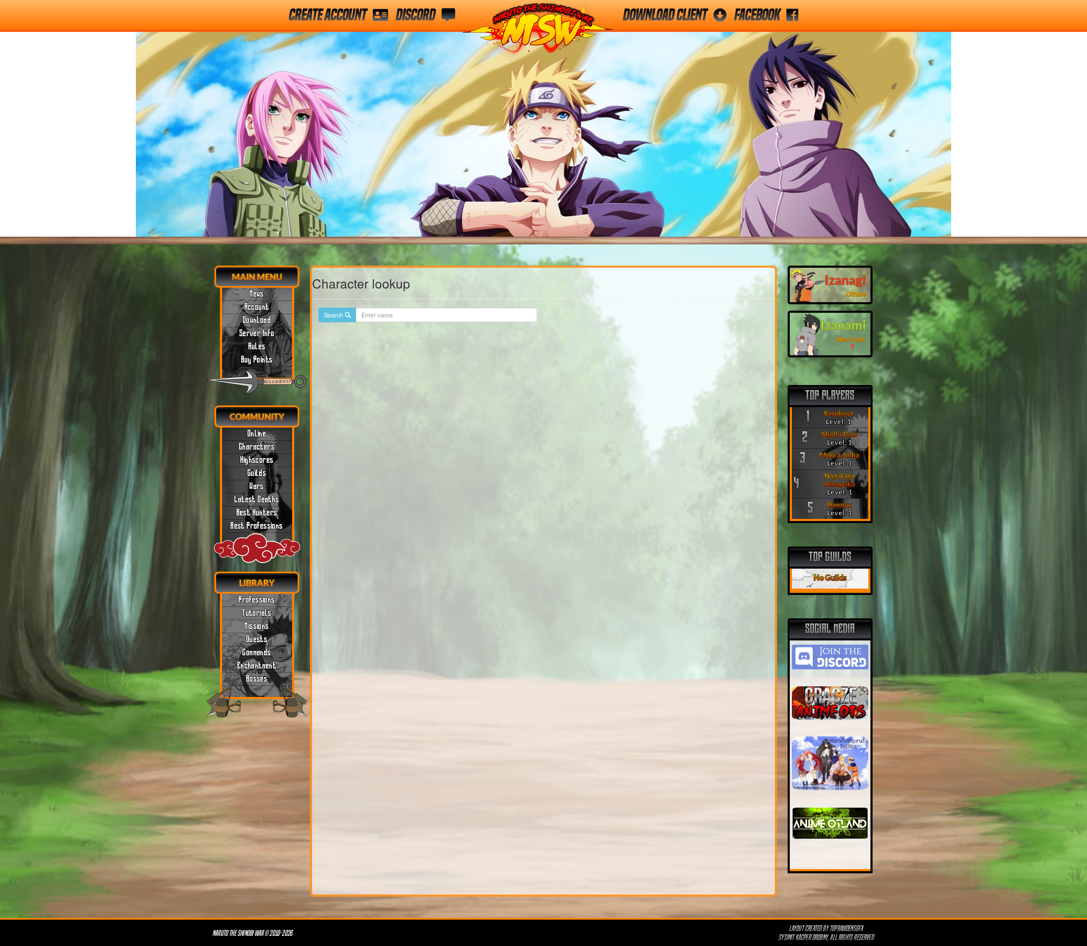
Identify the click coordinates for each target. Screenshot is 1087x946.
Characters (257, 447)
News (257, 294)
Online (257, 434)
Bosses (257, 679)
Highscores (257, 460)
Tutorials (257, 613)
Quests (257, 639)
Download (257, 320)
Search (334, 315)
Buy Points (257, 360)
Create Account (327, 15)
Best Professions (257, 526)
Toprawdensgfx (847, 928)
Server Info (256, 333)
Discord (415, 15)
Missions (257, 626)
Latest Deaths (256, 499)
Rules (257, 346)
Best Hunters (257, 513)
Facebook (757, 15)
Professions (257, 600)
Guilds (257, 473)
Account (257, 307)
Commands (256, 652)
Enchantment (256, 666)
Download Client (665, 15)
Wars (257, 486)
